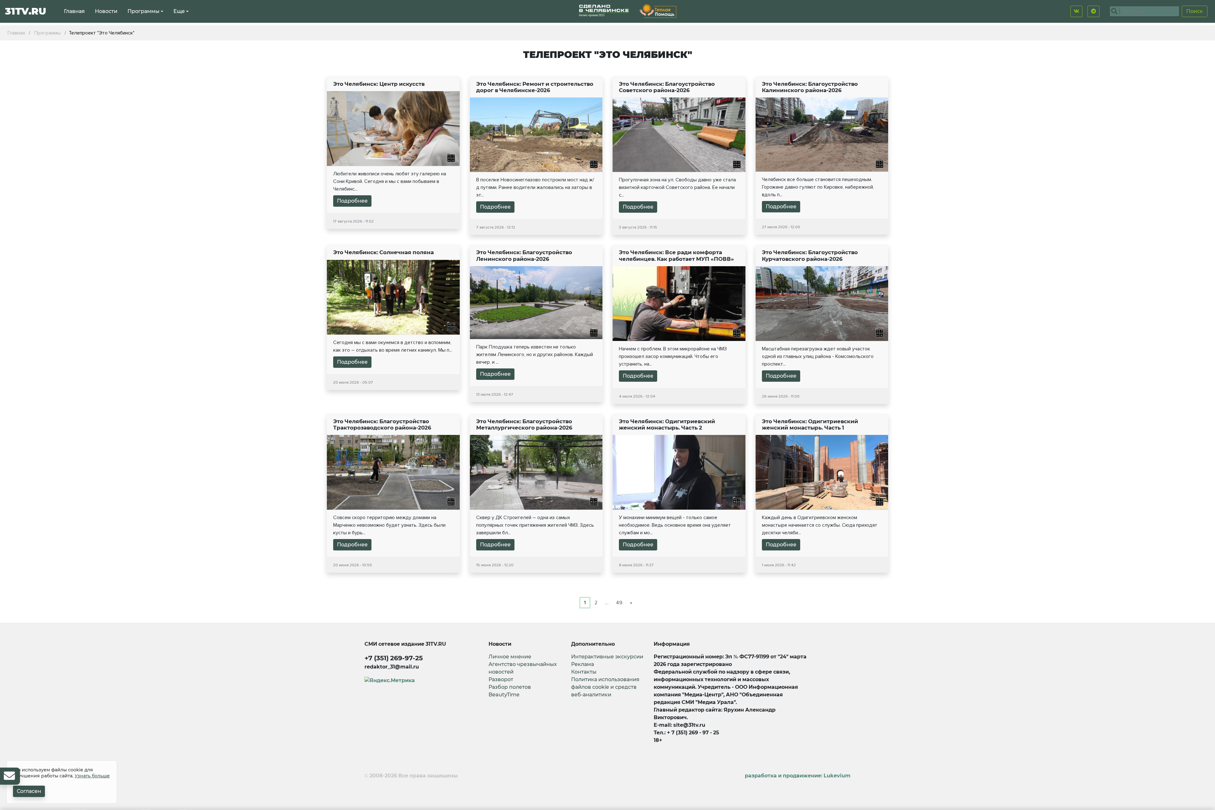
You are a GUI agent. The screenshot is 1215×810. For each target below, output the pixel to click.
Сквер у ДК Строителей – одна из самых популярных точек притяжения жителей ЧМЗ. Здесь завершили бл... (535, 525)
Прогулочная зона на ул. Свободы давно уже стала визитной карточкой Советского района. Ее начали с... (677, 187)
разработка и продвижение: (797, 776)
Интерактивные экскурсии (607, 657)
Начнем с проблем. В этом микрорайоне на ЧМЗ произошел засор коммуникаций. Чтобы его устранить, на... (673, 356)
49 (619, 603)
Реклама (582, 664)
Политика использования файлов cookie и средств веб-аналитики (605, 687)
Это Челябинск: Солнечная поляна (383, 252)
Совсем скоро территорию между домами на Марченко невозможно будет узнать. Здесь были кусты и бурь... (389, 525)
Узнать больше (92, 776)
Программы (143, 11)
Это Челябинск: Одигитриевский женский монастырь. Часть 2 (667, 424)
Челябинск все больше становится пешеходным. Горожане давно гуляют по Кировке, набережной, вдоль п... (818, 187)
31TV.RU (25, 11)
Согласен (29, 791)
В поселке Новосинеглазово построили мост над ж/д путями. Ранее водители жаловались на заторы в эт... (535, 187)
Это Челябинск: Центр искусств (379, 84)
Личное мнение (510, 657)
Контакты (583, 672)
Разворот (501, 679)
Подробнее (352, 201)
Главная (74, 11)
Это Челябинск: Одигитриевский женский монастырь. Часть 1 (810, 424)
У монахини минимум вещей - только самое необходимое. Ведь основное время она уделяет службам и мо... (675, 525)
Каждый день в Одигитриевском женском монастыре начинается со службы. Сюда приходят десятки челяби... (819, 525)
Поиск (1194, 11)
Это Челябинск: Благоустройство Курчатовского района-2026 (810, 255)
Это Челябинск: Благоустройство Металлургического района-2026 (524, 424)
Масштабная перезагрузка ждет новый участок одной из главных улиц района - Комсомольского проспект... (818, 356)
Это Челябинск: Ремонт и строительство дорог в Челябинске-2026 (534, 87)
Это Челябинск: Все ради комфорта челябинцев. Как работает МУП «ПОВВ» (676, 255)
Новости (106, 11)
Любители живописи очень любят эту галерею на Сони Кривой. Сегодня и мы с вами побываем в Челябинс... (389, 181)
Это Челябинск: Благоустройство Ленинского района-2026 (524, 255)
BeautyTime (504, 695)
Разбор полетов (510, 687)
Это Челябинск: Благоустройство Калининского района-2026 (810, 87)
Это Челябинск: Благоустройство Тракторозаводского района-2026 (382, 424)
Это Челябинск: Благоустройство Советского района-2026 (667, 87)
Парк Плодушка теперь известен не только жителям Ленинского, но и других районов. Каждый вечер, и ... (534, 354)
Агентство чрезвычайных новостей (523, 668)
